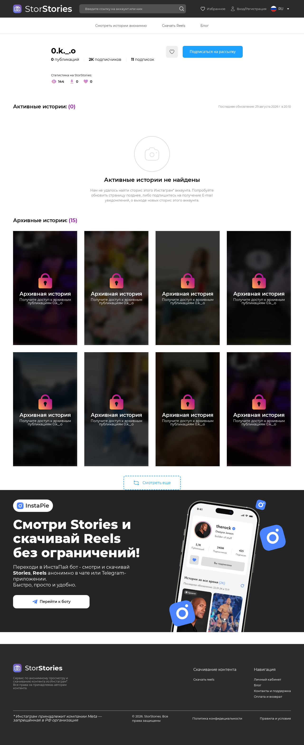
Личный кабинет (267, 679)
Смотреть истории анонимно (121, 26)
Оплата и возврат (268, 696)
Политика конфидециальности (217, 718)
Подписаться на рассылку (213, 52)
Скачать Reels (173, 26)
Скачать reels (203, 679)
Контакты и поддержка (272, 691)
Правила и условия (275, 718)
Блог (204, 26)
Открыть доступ (45, 315)
